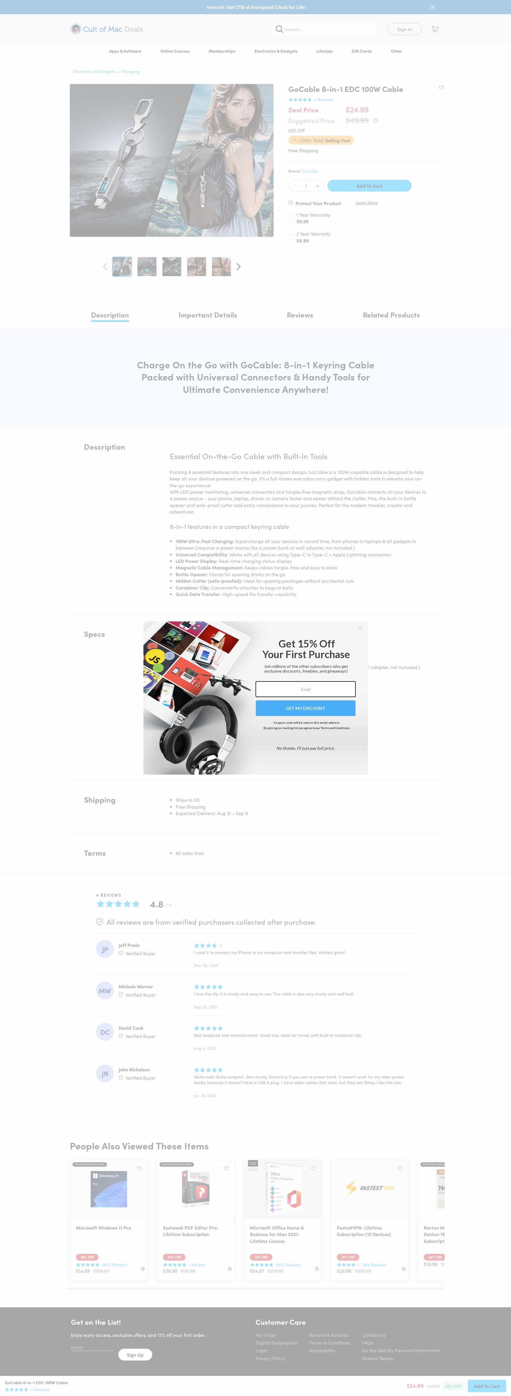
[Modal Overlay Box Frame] (255, 698)
